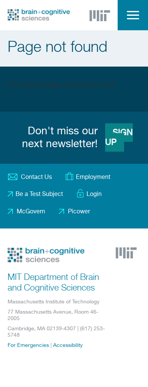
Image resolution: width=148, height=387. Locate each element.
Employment (93, 177)
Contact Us (36, 177)
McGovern (31, 212)
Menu (133, 15)
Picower (79, 212)
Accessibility (68, 345)
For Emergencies (28, 345)
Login (94, 194)
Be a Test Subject (39, 194)
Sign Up (119, 138)
